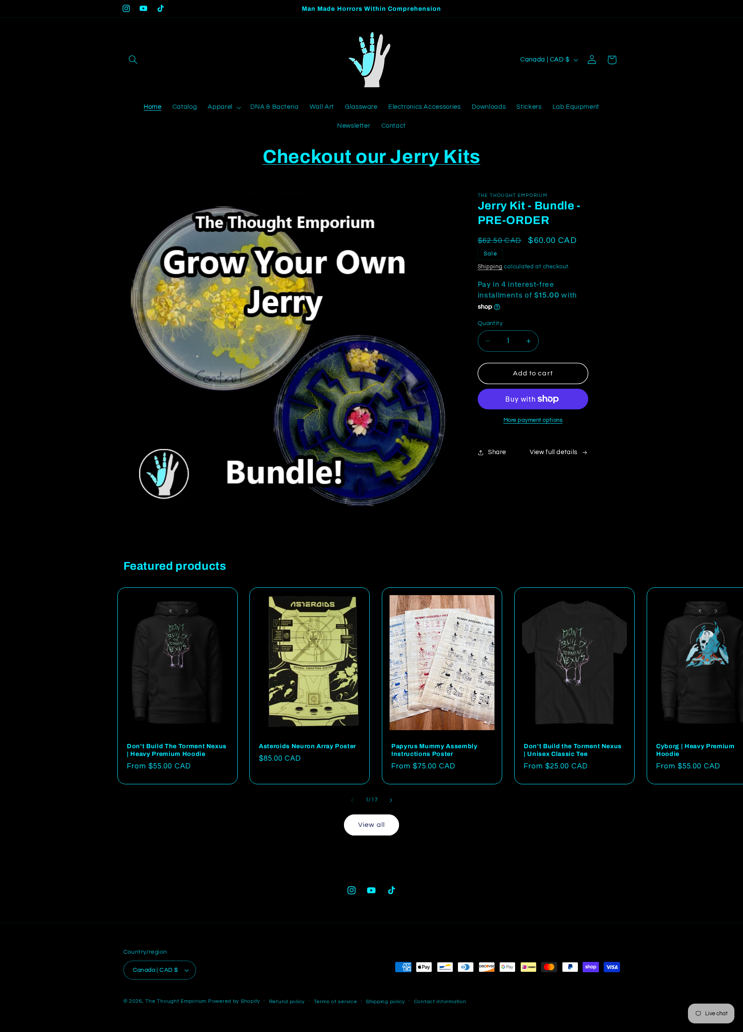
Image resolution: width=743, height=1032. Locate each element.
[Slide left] (352, 800)
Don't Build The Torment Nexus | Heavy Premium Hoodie (177, 750)
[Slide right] (390, 800)
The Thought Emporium (175, 1001)
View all (371, 824)
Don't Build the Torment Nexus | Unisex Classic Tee (573, 750)
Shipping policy (385, 1001)
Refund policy (287, 1001)
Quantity (490, 323)
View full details (553, 452)
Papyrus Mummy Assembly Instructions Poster (434, 750)
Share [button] (497, 452)
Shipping (490, 267)
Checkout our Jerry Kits (371, 156)
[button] (133, 60)
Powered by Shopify (234, 1001)
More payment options (533, 420)
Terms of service (335, 1001)
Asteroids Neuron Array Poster (307, 746)
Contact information (440, 1001)
